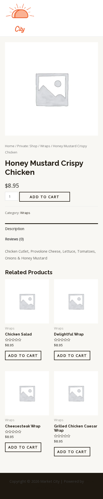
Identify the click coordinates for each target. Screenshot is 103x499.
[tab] (51, 228)
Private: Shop (27, 146)
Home (9, 146)
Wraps (45, 146)
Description (14, 228)
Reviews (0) (14, 238)
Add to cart (45, 196)
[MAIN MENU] (93, 18)
